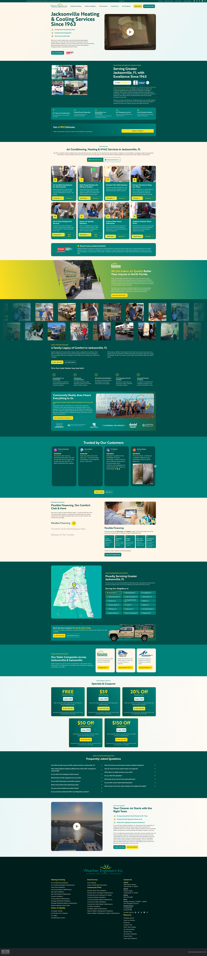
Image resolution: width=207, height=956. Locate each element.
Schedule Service (129, 918)
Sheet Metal (110, 236)
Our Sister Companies (130, 934)
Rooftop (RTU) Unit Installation (96, 890)
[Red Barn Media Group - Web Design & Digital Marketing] (5, 952)
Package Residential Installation (60, 901)
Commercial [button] (114, 6)
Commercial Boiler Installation (96, 897)
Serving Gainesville (144, 667)
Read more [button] (136, 461)
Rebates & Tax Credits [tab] (63, 534)
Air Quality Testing (56, 911)
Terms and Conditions (130, 938)
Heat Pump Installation (58, 887)
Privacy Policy (128, 936)
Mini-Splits (110, 198)
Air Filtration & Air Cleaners (59, 913)
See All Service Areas (72, 635)
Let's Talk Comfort (70, 362)
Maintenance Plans (169, 1)
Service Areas (178, 1)
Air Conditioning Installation (59, 883)
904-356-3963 (150, 6)
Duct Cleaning (91, 883)
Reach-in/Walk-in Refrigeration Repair (98, 913)
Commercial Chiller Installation (96, 902)
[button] (90, 6)
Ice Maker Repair (92, 908)
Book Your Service (132, 847)
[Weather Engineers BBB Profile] (205, 1)
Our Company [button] (126, 6)
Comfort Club (128, 925)
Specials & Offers (187, 1)
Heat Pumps (83, 198)
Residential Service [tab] (96, 160)
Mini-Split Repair (56, 894)
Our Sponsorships (129, 929)
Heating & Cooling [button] (76, 6)
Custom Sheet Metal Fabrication (97, 885)
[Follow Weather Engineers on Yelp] (199, 1)
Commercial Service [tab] (113, 160)
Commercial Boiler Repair (95, 899)
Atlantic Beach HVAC (125, 667)
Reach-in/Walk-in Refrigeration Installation (100, 911)
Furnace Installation (57, 896)
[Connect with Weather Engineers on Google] (194, 1)
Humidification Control (58, 918)
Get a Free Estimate (57, 53)
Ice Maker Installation (93, 906)
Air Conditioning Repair (58, 885)
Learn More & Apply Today (113, 554)
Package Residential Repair (59, 903)
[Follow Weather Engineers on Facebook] (197, 1)
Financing (160, 1)
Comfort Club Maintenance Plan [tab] (68, 528)
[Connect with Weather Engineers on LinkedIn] (202, 1)
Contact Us (121, 1)
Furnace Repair (55, 898)
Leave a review (99, 492)
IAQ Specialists (102, 667)
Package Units (57, 234)
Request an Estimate (137, 131)
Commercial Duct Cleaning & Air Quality (99, 895)
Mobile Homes (137, 236)
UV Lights (54, 915)
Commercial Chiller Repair (95, 904)
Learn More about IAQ (118, 295)
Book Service (138, 6)
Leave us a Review (129, 920)
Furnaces (135, 198)
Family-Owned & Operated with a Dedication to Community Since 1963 (44, 1)
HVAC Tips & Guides (130, 927)
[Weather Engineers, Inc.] (59, 5)
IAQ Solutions (83, 234)
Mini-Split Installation (57, 892)
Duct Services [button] (103, 6)
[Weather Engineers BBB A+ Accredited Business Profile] (141, 82)
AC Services (57, 198)
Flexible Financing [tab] (61, 523)
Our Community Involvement (62, 418)
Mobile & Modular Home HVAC (60, 905)
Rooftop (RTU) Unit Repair (95, 893)
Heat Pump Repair (56, 889)
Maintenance (71, 885)
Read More (69, 198)
